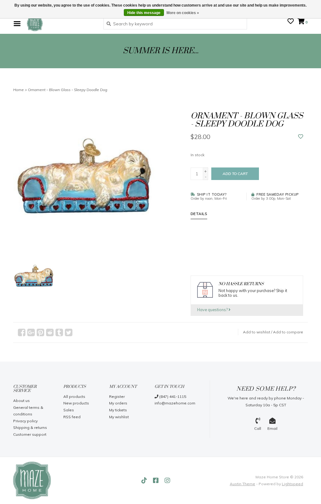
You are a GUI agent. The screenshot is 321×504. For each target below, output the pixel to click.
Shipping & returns (30, 427)
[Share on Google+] (31, 332)
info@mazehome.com (175, 403)
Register (117, 396)
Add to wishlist (256, 332)
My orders (118, 403)
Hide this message (143, 13)
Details (199, 213)
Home (18, 89)
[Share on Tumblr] (59, 332)
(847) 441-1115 (172, 396)
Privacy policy (25, 421)
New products (76, 403)
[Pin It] (40, 332)
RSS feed (72, 416)
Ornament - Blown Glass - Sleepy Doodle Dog (67, 89)
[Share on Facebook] (21, 332)
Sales (68, 410)
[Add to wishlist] (300, 137)
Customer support (29, 434)
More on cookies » (182, 13)
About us (21, 400)
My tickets (118, 410)
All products (74, 396)
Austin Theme (242, 483)
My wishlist (119, 416)
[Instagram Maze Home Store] (167, 480)
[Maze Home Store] (60, 23)
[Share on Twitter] (68, 332)
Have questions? (213, 309)
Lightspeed (292, 483)
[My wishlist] (290, 22)
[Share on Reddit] (50, 332)
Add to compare (288, 332)
